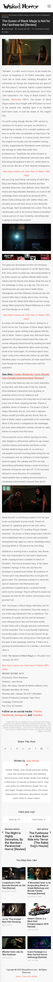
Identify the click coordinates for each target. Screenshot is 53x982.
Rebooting (16, 99)
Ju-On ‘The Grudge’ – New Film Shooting (12, 920)
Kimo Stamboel (15, 726)
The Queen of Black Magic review (19, 729)
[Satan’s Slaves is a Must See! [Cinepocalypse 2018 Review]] (39, 909)
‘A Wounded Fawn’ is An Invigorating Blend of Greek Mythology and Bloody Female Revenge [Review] (39, 888)
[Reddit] (29, 748)
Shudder (43, 726)
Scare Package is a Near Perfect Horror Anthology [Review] (37, 955)
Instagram (20, 715)
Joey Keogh (8, 29)
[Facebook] (11, 748)
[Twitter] (5, 748)
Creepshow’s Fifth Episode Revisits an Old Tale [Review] (13, 885)
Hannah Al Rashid (22, 724)
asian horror (9, 724)
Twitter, (37, 711)
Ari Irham (37, 722)
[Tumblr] (35, 748)
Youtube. (38, 715)
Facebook (7, 715)
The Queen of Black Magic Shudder (42, 730)
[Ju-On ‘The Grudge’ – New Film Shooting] (14, 909)
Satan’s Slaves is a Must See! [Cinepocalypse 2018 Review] (37, 922)
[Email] (41, 748)
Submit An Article (29, 976)
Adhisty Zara (27, 722)
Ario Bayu (46, 722)
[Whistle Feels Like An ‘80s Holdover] (14, 942)
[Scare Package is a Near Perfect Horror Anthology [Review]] (39, 942)
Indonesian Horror (38, 724)
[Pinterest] (17, 748)
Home (4, 15)
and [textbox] (22, 713)
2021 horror (16, 722)
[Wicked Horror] (21, 6)
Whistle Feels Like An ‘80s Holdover (12, 953)
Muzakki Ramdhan (31, 726)
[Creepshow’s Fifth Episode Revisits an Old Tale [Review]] (14, 873)
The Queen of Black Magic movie (36, 727)
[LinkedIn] (23, 748)
